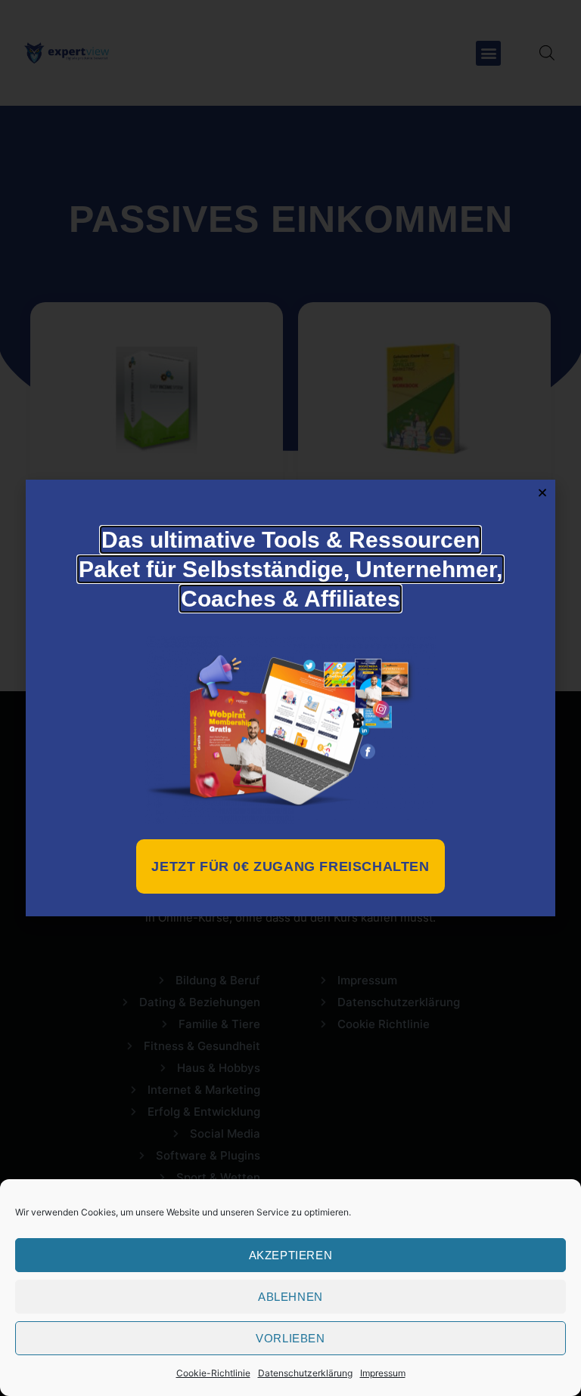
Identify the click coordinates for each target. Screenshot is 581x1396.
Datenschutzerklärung (305, 1373)
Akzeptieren (291, 1255)
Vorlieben (290, 1338)
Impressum (382, 1373)
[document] (290, 698)
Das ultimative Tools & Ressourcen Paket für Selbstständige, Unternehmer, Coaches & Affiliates (290, 569)
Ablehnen (290, 1296)
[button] (542, 492)
